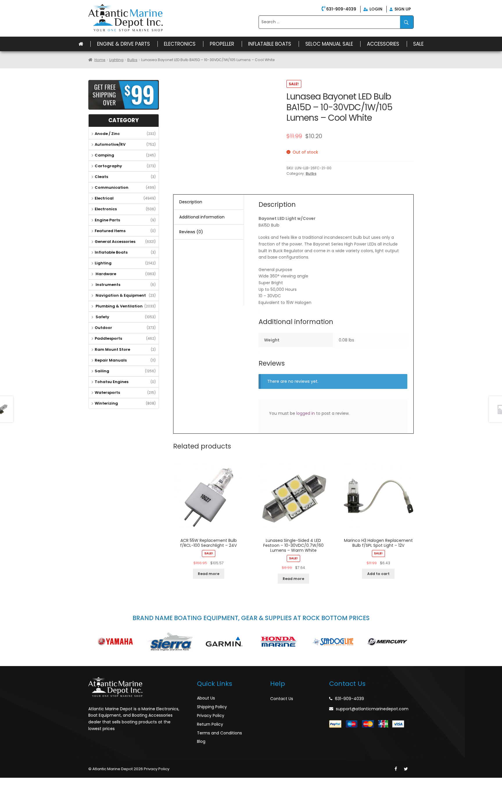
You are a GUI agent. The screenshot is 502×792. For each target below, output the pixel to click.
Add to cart (378, 573)
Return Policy (210, 724)
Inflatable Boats (269, 44)
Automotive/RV (110, 144)
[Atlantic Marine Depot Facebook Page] (396, 769)
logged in (305, 413)
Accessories (383, 44)
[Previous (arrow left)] (6, 789)
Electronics (180, 44)
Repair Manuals (111, 360)
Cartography (108, 166)
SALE (418, 44)
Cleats (101, 176)
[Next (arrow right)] (18, 789)
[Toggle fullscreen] (31, 782)
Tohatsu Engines (111, 382)
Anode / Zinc (107, 133)
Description (190, 202)
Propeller (222, 44)
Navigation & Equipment (120, 295)
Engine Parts (107, 220)
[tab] (208, 202)
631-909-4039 (341, 9)
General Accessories (115, 241)
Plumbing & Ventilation (119, 306)
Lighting (116, 59)
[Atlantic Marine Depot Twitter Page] (406, 769)
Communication (111, 187)
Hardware (105, 274)
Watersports (107, 392)
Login (375, 9)
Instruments (107, 284)
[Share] (18, 782)
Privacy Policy (210, 715)
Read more (208, 573)
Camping (104, 155)
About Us (206, 698)
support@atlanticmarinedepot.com (372, 709)
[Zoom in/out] (44, 782)
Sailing (102, 371)
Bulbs (132, 59)
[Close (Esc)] (6, 782)
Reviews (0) (191, 232)
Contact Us (281, 699)
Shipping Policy (212, 707)
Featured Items (110, 231)
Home (99, 59)
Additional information (202, 217)
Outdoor (103, 327)
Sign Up (402, 9)
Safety (102, 317)
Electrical (104, 198)
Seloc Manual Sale (329, 44)
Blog (201, 741)
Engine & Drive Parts (123, 44)
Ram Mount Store (112, 349)
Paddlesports (108, 338)
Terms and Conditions (219, 733)
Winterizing (106, 403)
